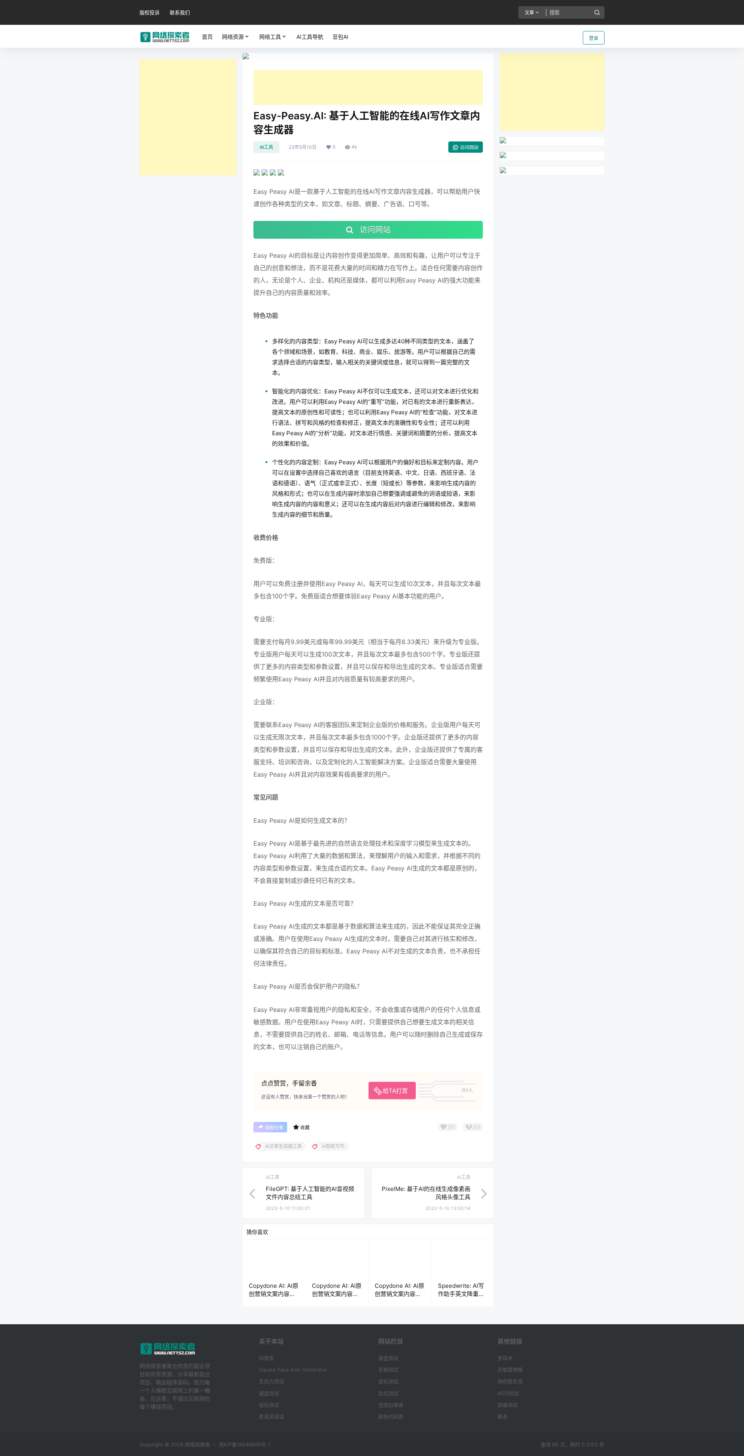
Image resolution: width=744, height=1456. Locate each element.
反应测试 (388, 1393)
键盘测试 (269, 1393)
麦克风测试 (271, 1416)
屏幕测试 (508, 1405)
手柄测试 (388, 1369)
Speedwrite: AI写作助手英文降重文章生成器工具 (461, 1294)
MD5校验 (508, 1393)
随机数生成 (510, 1381)
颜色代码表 (390, 1416)
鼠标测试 (269, 1405)
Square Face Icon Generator (293, 1369)
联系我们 (180, 12)
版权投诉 (150, 12)
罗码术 (505, 1358)
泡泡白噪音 (390, 1405)
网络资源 (233, 36)
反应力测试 (271, 1381)
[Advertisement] (188, 117)
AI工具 (266, 147)
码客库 (266, 1358)
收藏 (305, 1127)
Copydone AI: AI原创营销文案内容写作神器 (273, 1294)
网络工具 (270, 36)
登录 (593, 38)
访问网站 (469, 147)
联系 (503, 1416)
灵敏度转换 (510, 1369)
